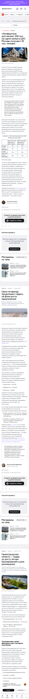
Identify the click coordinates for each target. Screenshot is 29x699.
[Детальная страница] (14, 266)
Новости (12, 263)
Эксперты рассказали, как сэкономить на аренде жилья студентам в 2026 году (13, 439)
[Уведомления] (17, 8)
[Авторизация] (25, 8)
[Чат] (21, 8)
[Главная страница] (7, 9)
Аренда (13, 30)
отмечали (14, 424)
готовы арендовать (21, 188)
